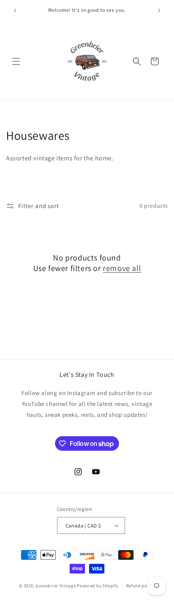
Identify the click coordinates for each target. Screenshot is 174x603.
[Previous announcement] (15, 10)
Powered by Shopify (98, 585)
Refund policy (140, 585)
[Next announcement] (159, 10)
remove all (122, 268)
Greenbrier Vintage (56, 585)
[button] (16, 61)
